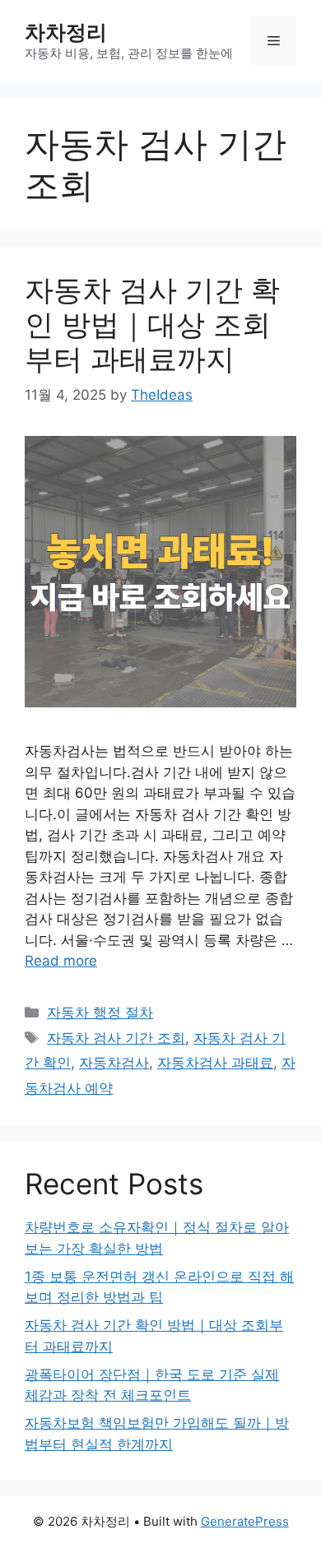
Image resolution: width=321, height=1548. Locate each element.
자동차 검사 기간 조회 (116, 1038)
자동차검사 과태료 (215, 1062)
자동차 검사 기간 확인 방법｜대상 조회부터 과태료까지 (152, 324)
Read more (61, 960)
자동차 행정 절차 (100, 1012)
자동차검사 (114, 1062)
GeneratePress (245, 1521)
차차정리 (66, 32)
